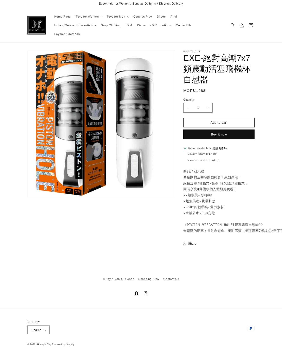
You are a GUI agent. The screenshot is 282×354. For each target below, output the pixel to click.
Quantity (188, 99)
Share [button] (192, 243)
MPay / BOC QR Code (118, 278)
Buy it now (219, 134)
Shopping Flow (148, 278)
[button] (88, 16)
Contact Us (171, 278)
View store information (203, 160)
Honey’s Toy (44, 344)
